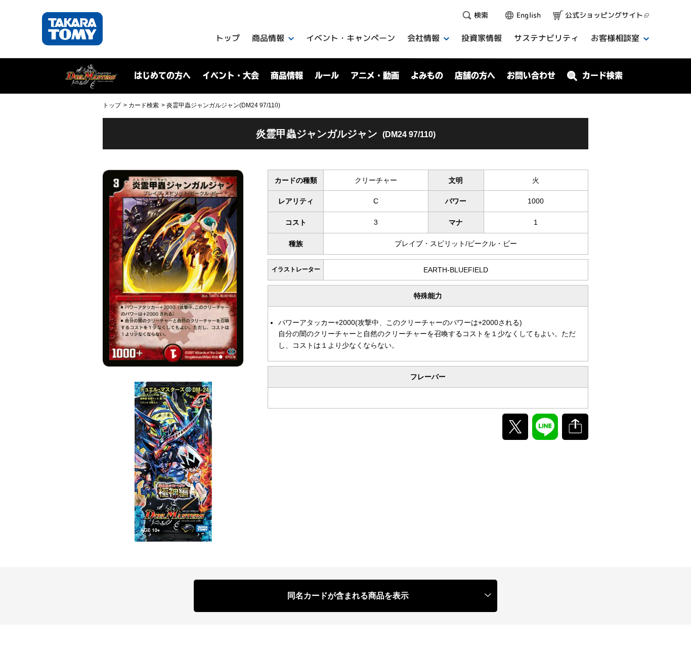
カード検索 (143, 105)
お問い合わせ (531, 75)
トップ (112, 105)
